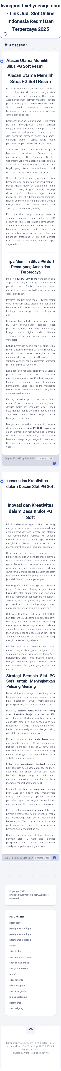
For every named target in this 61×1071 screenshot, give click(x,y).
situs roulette (16, 980)
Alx (47, 1053)
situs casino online (19, 962)
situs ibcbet (15, 951)
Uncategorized (45, 458)
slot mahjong (16, 1008)
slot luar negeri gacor (20, 957)
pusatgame (15, 1003)
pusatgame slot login (20, 928)
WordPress (29, 1053)
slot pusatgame (17, 991)
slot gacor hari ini (18, 968)
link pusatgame (17, 985)
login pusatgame (18, 997)
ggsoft (12, 974)
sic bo (12, 945)
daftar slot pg (20, 178)
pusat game (15, 923)
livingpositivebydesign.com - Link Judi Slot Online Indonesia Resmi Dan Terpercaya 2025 (31, 17)
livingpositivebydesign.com (23, 895)
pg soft (10, 556)
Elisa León (30, 458)
